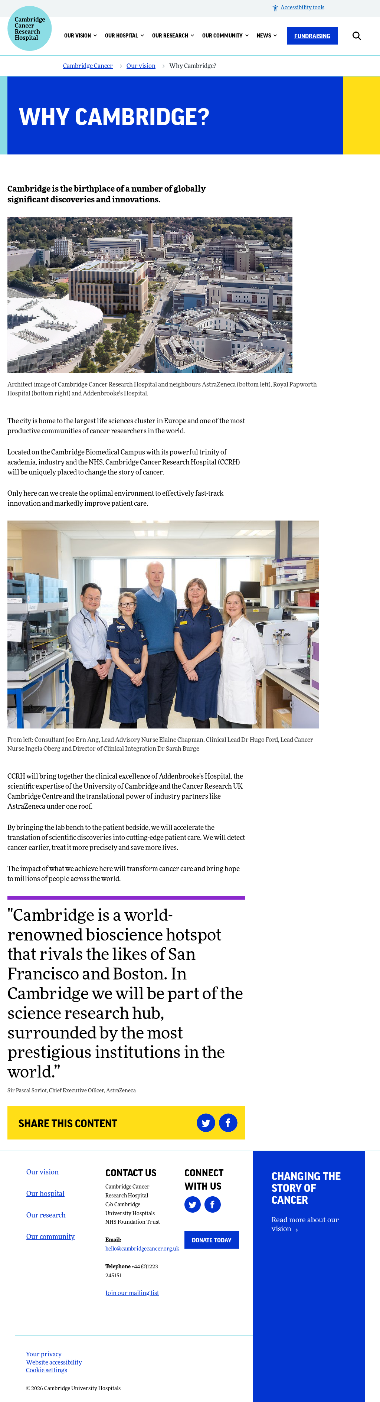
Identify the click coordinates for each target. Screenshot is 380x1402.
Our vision (77, 35)
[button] (298, 8)
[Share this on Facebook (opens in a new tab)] (230, 1123)
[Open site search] (363, 36)
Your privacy (44, 1355)
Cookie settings (46, 1371)
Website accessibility (54, 1363)
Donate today (212, 1239)
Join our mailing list (132, 1294)
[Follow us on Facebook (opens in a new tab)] (214, 1206)
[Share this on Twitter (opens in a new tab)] (208, 1123)
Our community (222, 35)
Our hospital (121, 35)
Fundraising (312, 35)
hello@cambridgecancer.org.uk (142, 1249)
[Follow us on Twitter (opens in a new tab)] (194, 1206)
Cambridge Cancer (88, 66)
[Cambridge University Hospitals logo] (29, 28)
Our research (170, 35)
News (264, 35)
